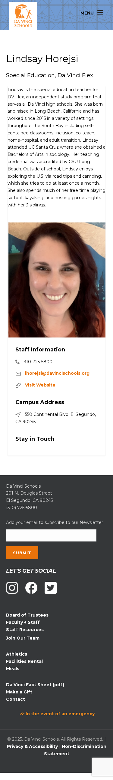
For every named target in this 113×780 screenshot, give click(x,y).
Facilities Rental (24, 661)
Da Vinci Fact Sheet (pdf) (35, 684)
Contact (15, 699)
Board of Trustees (27, 615)
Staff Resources (25, 629)
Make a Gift (19, 692)
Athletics (16, 654)
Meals (12, 668)
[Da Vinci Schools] (22, 16)
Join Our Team (22, 638)
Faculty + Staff (23, 622)
